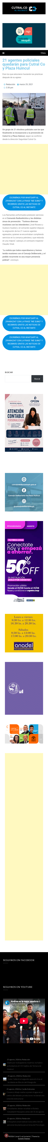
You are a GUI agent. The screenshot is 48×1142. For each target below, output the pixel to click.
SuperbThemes (24, 1138)
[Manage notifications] (6, 1136)
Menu (43, 53)
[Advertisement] (24, 169)
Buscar (9, 372)
